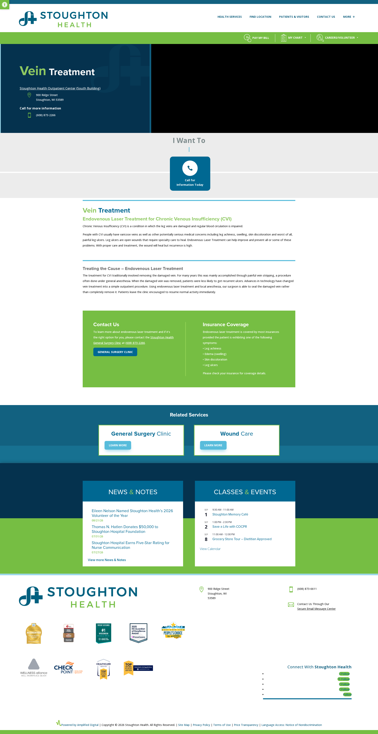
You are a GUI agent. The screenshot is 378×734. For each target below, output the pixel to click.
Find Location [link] (260, 17)
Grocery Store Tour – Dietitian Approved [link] (242, 539)
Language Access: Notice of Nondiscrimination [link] (291, 725)
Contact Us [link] (326, 17)
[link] (4, 4)
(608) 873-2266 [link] (135, 343)
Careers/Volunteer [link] (340, 37)
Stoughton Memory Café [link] (230, 514)
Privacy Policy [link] (201, 725)
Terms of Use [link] (222, 725)
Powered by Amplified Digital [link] (79, 725)
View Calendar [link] (210, 548)
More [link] (347, 17)
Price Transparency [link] (246, 725)
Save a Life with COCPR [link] (229, 527)
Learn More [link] (118, 445)
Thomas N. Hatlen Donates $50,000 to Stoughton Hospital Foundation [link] (125, 529)
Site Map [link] (184, 725)
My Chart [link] (295, 37)
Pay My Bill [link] (260, 37)
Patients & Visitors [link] (294, 17)
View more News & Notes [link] (107, 560)
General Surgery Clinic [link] (115, 352)
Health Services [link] (230, 17)
